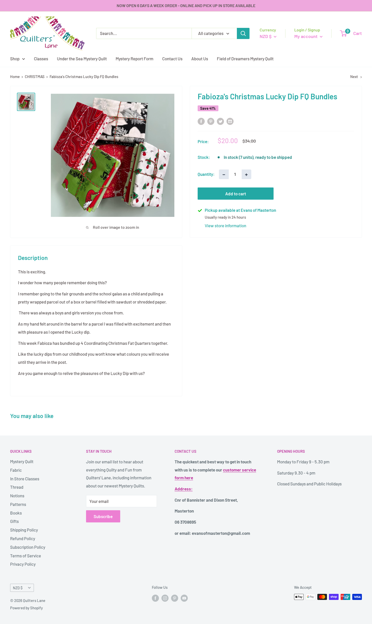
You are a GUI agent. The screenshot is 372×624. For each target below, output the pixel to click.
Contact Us (172, 58)
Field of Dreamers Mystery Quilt (245, 58)
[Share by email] (230, 121)
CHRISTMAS (35, 76)
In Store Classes (24, 478)
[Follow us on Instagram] (165, 597)
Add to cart (235, 193)
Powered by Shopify (26, 608)
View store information (225, 225)
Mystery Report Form (134, 58)
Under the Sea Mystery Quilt (82, 58)
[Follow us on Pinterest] (174, 597)
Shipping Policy (24, 529)
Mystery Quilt (21, 461)
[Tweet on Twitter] (220, 121)
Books (16, 512)
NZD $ (18, 588)
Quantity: (206, 174)
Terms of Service (25, 555)
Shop (14, 58)
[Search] (243, 33)
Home (15, 76)
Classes (41, 58)
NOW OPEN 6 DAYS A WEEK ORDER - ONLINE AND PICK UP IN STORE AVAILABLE (186, 5)
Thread (16, 486)
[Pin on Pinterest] (210, 121)
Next (354, 76)
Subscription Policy (27, 547)
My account (306, 36)
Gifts (14, 521)
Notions (17, 495)
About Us (199, 58)
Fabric (16, 469)
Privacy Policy (23, 563)
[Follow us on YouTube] (184, 597)
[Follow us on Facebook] (155, 597)
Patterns (18, 504)
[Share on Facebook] (201, 121)
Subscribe (103, 516)
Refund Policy (22, 538)
